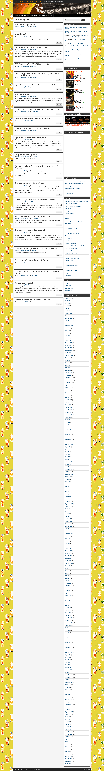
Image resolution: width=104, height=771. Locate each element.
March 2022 (68, 429)
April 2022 (67, 427)
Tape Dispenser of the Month (72, 233)
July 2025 (67, 330)
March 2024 (68, 370)
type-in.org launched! (22, 94)
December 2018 (68, 526)
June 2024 (67, 362)
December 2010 (68, 759)
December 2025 (68, 318)
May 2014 (67, 662)
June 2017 (67, 570)
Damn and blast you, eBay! (24, 283)
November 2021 (68, 439)
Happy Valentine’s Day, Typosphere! (27, 155)
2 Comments (34, 170)
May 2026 (67, 305)
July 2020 (67, 479)
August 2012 (68, 714)
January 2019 (68, 523)
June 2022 (67, 422)
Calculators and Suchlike (71, 203)
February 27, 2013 (25, 36)
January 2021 (68, 464)
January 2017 (68, 583)
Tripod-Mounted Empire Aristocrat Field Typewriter (32, 128)
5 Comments (34, 120)
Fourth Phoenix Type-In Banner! (25, 25)
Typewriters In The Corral (71, 270)
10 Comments (34, 87)
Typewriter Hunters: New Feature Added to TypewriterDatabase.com (38, 85)
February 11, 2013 (25, 201)
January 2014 (68, 672)
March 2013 (68, 697)
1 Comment (34, 156)
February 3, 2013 (25, 275)
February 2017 (68, 580)
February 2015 (68, 640)
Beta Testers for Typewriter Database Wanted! (31, 230)
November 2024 (68, 350)
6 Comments (34, 96)
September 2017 (69, 563)
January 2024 (68, 375)
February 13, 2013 (25, 185)
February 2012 (68, 729)
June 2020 (67, 481)
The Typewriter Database (71, 191)
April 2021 (67, 456)
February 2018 (68, 551)
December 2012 (68, 704)
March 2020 (68, 489)
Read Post (58, 29)
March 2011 (68, 754)
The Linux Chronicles (70, 238)
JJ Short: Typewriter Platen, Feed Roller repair (76, 186)
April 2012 (67, 724)
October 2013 (68, 679)
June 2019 (67, 511)
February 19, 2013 (25, 87)
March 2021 (68, 459)
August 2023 (68, 387)
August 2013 (68, 684)
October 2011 (68, 736)
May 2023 (67, 395)
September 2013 (69, 682)
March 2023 (68, 400)
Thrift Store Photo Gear (70, 250)
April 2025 (67, 338)
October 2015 (68, 620)
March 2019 (68, 518)
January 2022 (68, 434)
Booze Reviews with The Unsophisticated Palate (76, 201)
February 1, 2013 (25, 285)
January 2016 (68, 612)
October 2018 (68, 531)
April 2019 (67, 516)
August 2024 (68, 357)
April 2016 (67, 605)
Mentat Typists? (20, 34)
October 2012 (68, 709)
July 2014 (67, 657)
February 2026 (68, 313)
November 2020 (68, 469)
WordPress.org (68, 290)
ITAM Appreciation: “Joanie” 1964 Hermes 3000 (31, 47)
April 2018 (67, 546)
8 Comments (34, 49)
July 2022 (67, 419)
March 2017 (68, 578)
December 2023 (68, 377)
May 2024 (67, 365)
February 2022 (68, 432)
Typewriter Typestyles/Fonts (71, 265)
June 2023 (67, 392)
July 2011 (67, 744)
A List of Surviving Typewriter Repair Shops (75, 181)
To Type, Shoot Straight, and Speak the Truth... (27, 1)
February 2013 (68, 699)
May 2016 (67, 603)
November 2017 (68, 558)
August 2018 (68, 536)
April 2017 (67, 575)
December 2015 (68, 615)
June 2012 (67, 719)
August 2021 (68, 447)
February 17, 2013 (25, 96)
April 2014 (67, 664)
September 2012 (69, 712)
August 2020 (68, 476)
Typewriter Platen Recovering (72, 258)
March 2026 (68, 310)
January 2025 (68, 345)
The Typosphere (69, 193)
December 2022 (68, 407)
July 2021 (67, 449)
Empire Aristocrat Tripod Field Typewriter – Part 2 (32, 119)
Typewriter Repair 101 (70, 260)
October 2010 (68, 764)
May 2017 (67, 573)
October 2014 (68, 650)
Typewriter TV (68, 263)
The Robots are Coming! (71, 240)
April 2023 (67, 397)
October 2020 (68, 471)
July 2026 (67, 300)
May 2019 (67, 513)
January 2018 (68, 553)
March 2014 (68, 667)
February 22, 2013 (25, 77)
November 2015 (68, 617)
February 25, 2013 (25, 66)
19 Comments (34, 218)
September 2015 (69, 622)
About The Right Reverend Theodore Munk (26, 15)
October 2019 (68, 501)
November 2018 (68, 528)
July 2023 (67, 390)
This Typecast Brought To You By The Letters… (76, 245)
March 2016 (68, 608)
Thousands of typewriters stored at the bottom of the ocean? (36, 200)
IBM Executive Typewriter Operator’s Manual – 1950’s (33, 217)
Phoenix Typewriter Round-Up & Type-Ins (74, 221)
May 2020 (67, 484)
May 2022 (67, 424)
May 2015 (67, 632)
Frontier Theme (86, 769)
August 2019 (68, 506)
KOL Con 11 (68, 208)
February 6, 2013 (25, 250)
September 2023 (69, 385)
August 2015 (68, 625)
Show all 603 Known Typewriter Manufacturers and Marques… (36, 249)
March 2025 (68, 340)
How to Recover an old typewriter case (74, 183)
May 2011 (67, 749)
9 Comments (34, 66)
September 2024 (69, 355)
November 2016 (68, 588)
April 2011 (67, 751)
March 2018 (68, 548)
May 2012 (67, 721)
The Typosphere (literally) (45, 15)
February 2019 (68, 521)
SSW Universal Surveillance (71, 228)
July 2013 (67, 687)
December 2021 (68, 437)
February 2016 (68, 610)
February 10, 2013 (25, 232)
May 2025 (67, 335)
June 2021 (67, 451)
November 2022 (68, 409)
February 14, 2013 (25, 156)
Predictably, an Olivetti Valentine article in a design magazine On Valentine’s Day (37, 167)
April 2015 (67, 635)
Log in (66, 283)
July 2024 (67, 360)
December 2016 (68, 585)
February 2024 (68, 372)
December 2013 (68, 674)
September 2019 (69, 504)
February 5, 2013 (25, 262)
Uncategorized (68, 275)
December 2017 (68, 555)
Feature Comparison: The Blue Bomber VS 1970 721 (33, 300)
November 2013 (68, 677)
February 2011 (68, 756)
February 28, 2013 (25, 26)
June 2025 (67, 333)
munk (17, 26)
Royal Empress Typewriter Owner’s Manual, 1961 (31, 183)
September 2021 (69, 444)
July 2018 (67, 538)
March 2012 (68, 726)
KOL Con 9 (67, 211)
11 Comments (34, 111)
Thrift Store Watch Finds (71, 253)
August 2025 (68, 328)
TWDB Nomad (68, 255)
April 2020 (67, 486)
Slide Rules (67, 226)
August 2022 (68, 417)
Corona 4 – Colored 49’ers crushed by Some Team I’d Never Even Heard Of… (37, 272)
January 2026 (68, 315)
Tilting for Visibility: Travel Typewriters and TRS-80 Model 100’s (37, 109)
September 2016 (69, 593)
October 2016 (68, 590)
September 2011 (69, 739)
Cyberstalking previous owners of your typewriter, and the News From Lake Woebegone (37, 74)
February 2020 (68, 491)
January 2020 (68, 494)
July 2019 (67, 508)
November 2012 (68, 707)
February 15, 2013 (25, 130)
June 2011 (67, 746)
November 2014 (68, 647)
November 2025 (68, 320)
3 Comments (34, 36)
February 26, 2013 (25, 49)
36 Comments (34, 232)
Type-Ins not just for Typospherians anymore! (30, 138)
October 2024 (68, 352)
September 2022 (69, 414)
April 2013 (67, 694)
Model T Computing (69, 213)
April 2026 (67, 308)
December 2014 (68, 645)
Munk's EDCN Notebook (70, 216)
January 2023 (68, 404)
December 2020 (68, 466)
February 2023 (68, 402)
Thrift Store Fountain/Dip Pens (72, 248)
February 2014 (68, 669)
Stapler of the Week (69, 231)
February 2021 (68, 461)
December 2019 (68, 496)
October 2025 (68, 323)
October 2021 (68, 442)
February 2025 (68, 343)
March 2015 (68, 637)
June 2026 (67, 303)
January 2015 (68, 642)
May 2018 (67, 543)
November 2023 (68, 380)
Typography (68, 273)
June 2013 (67, 689)
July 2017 (67, 568)
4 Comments (34, 26)
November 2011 (68, 734)
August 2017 (68, 565)
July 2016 (67, 598)
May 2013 (67, 692)
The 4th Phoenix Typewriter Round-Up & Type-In (31, 260)
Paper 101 (67, 218)
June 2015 (67, 630)
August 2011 (68, 741)
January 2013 (68, 702)
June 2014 (67, 659)
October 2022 (68, 412)
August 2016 (68, 595)
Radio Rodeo (68, 223)
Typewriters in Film (69, 268)
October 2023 (68, 382)
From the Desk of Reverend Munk (73, 206)
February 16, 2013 (25, 120)
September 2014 (69, 652)
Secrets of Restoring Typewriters (72, 188)
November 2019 (68, 499)
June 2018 (67, 541)
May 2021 (67, 454)
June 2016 (67, 600)
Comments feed (69, 288)
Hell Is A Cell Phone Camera (76, 43)
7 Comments (34, 201)
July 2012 (67, 716)
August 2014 (68, 655)
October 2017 (68, 560)
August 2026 (68, 298)
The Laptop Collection (70, 236)
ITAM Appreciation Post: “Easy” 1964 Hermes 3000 (32, 64)
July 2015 (67, 627)
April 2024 (67, 367)
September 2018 (69, 533)
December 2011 (68, 731)
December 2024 (68, 347)
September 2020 (69, 474)
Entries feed (68, 285)
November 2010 (68, 761)
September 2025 (69, 325)
